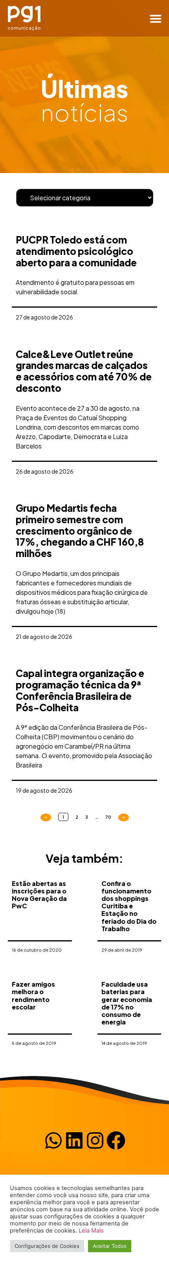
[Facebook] (116, 1140)
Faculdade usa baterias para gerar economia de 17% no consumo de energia (126, 1003)
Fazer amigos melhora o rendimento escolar (33, 995)
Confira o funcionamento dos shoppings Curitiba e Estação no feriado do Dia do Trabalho (128, 906)
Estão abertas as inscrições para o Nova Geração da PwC (39, 894)
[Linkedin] (74, 1140)
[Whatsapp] (53, 1140)
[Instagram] (95, 1140)
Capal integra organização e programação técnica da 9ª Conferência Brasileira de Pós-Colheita (80, 690)
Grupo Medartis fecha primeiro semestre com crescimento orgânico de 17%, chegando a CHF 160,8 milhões (80, 530)
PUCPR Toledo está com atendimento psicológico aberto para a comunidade (76, 251)
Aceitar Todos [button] (110, 1246)
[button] (155, 18)
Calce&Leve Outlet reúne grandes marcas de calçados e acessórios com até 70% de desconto (84, 371)
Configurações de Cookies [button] (47, 1246)
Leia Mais (91, 1230)
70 (108, 816)
